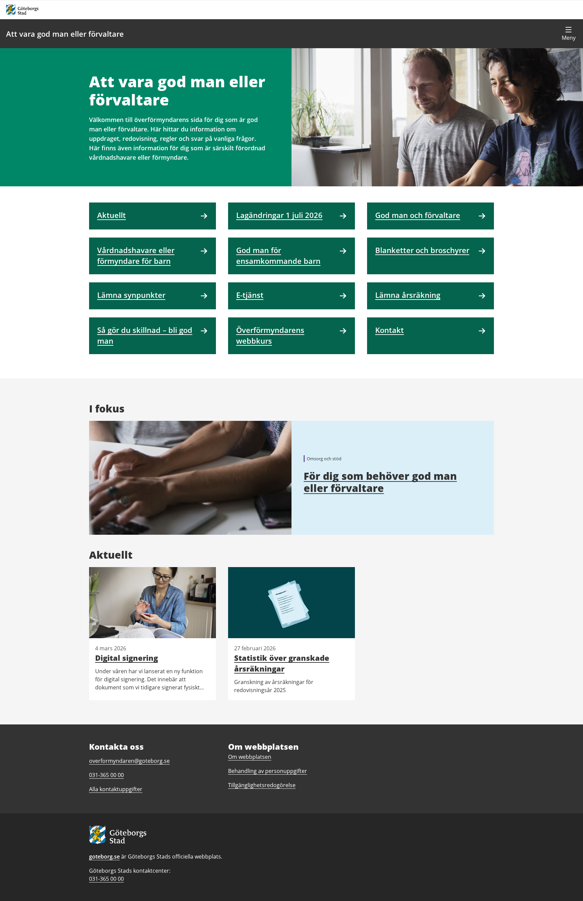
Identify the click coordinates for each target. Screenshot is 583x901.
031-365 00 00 (106, 878)
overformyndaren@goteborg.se (129, 761)
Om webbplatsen (249, 756)
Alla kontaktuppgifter (115, 789)
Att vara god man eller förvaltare (65, 34)
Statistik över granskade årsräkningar (281, 663)
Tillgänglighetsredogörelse (262, 785)
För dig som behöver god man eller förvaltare (380, 482)
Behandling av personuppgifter (267, 771)
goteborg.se (104, 856)
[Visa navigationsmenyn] (568, 33)
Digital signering (126, 658)
